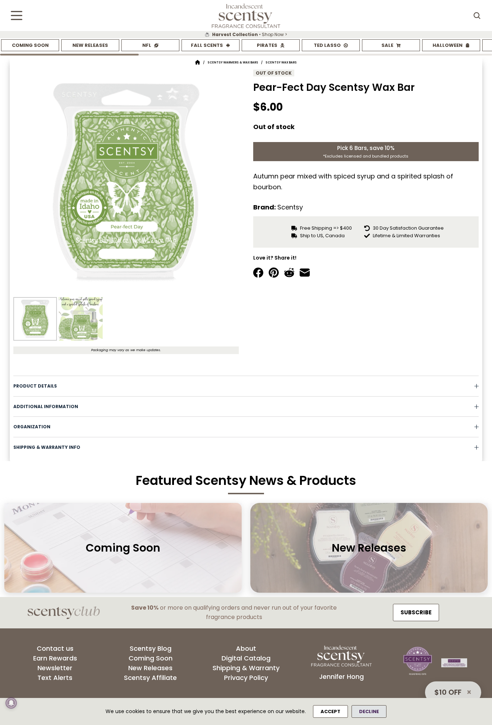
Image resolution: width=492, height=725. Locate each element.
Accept (330, 711)
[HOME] (197, 62)
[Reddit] (289, 273)
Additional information (45, 406)
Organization (31, 427)
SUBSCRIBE (416, 612)
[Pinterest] (274, 273)
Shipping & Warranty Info (46, 447)
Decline (369, 711)
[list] (246, 34)
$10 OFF (447, 692)
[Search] (477, 15)
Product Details (35, 386)
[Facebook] (258, 273)
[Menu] (16, 15)
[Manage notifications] (11, 703)
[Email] (305, 273)
